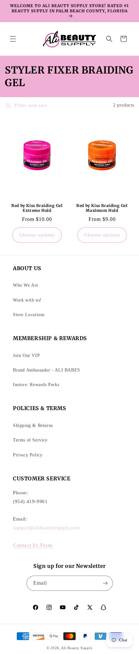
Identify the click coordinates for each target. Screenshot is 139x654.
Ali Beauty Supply (76, 648)
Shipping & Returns (33, 425)
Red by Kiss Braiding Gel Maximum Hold (101, 208)
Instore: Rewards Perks (36, 384)
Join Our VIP (26, 355)
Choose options (37, 234)
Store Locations (29, 314)
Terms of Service (30, 440)
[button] (13, 39)
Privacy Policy (27, 455)
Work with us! (27, 300)
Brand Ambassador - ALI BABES (46, 370)
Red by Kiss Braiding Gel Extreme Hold (36, 208)
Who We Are (25, 285)
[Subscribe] (105, 583)
